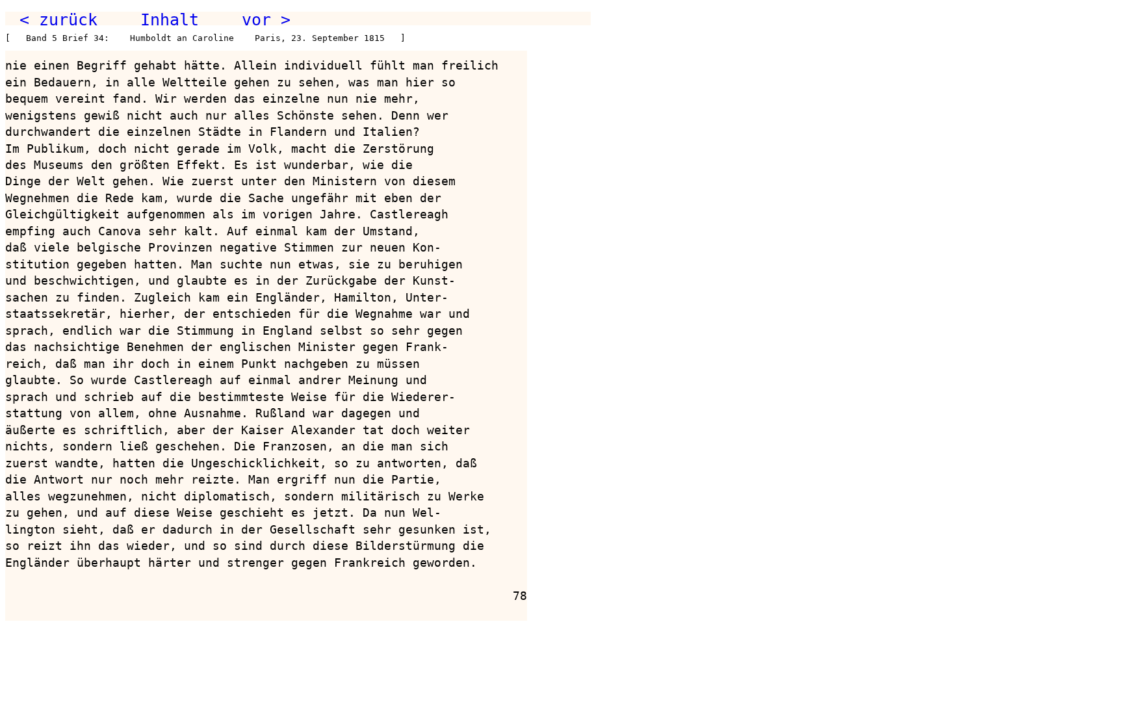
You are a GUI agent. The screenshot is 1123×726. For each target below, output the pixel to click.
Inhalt (169, 19)
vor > (266, 19)
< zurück (58, 19)
